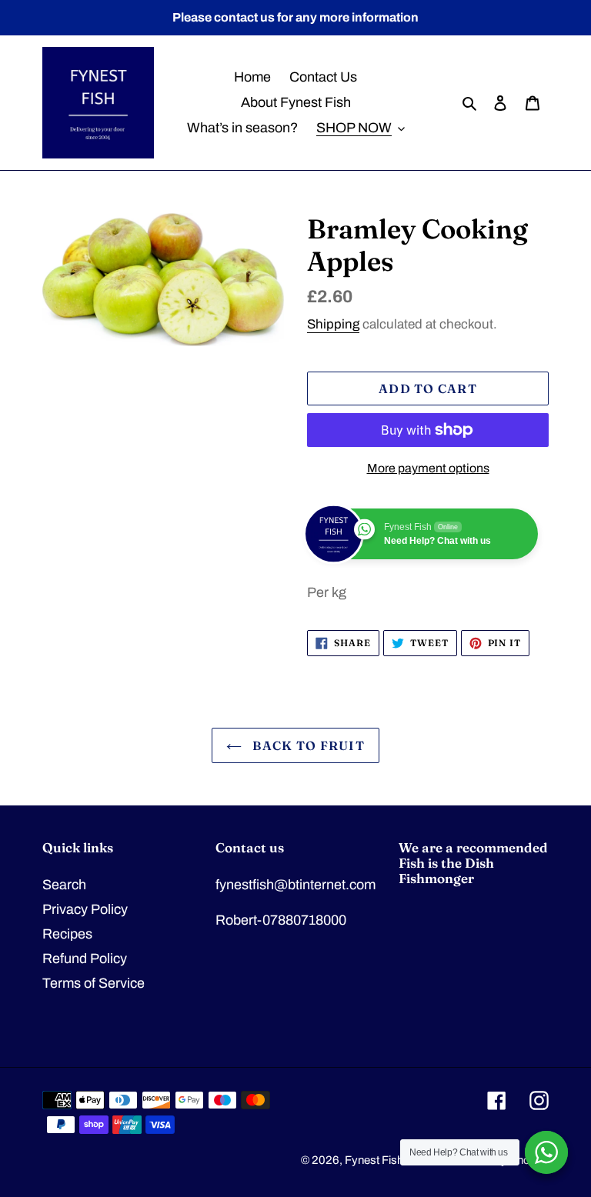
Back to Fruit (307, 745)
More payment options (428, 468)
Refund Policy (84, 958)
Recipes (67, 934)
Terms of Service (93, 983)
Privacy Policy (85, 909)
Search (64, 884)
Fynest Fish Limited (393, 1160)
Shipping (333, 324)
